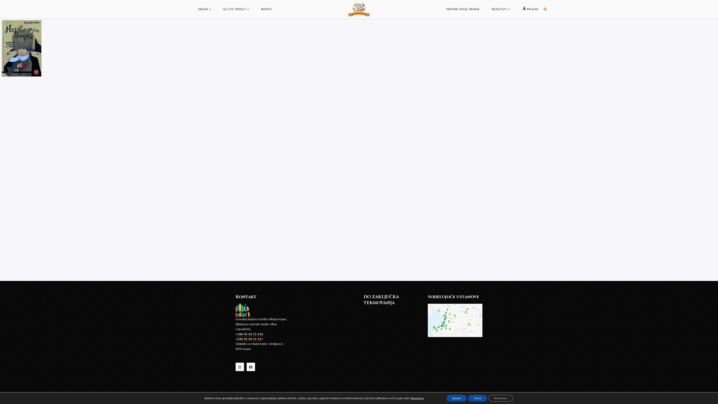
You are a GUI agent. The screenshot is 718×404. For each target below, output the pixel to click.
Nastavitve (417, 398)
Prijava (532, 9)
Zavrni (477, 398)
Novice (266, 9)
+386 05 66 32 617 (249, 339)
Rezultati (499, 9)
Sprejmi (456, 398)
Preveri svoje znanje (463, 9)
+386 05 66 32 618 (249, 334)
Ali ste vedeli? (234, 9)
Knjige (203, 9)
